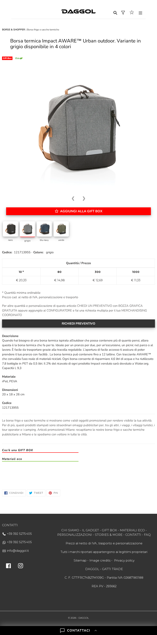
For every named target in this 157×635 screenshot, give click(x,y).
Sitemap (80, 560)
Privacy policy (124, 560)
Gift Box (7, 58)
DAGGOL (83, 617)
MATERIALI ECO (132, 530)
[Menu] (140, 12)
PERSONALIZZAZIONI (74, 535)
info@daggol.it (17, 551)
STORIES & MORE (108, 535)
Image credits (99, 560)
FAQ (147, 535)
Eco (17, 58)
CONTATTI (133, 535)
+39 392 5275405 (19, 534)
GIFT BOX (109, 530)
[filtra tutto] (123, 12)
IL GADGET (90, 530)
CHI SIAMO (70, 530)
